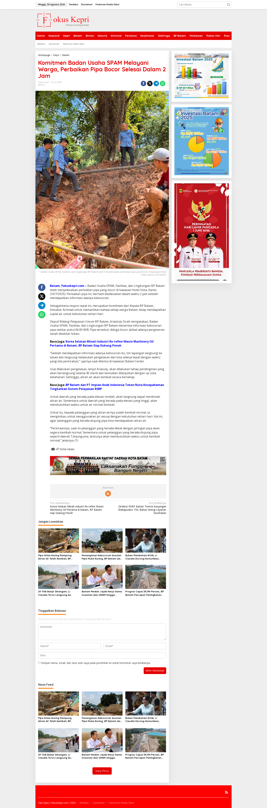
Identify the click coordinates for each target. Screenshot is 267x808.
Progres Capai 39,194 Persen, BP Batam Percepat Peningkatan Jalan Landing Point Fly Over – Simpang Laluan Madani (144, 593)
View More (102, 771)
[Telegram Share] (156, 83)
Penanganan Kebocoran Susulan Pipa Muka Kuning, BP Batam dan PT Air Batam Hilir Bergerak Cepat (102, 557)
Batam (41, 85)
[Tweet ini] (150, 83)
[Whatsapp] (162, 83)
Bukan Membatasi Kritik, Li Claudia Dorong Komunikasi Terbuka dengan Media (142, 557)
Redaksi (84, 802)
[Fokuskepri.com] (62, 20)
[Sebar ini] (143, 83)
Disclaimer (99, 802)
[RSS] (108, 493)
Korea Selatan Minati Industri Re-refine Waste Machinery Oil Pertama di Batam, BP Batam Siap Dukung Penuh (102, 343)
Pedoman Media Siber (121, 802)
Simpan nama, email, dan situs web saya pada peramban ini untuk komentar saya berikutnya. (96, 663)
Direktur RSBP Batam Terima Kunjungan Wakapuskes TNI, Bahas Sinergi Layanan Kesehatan (142, 508)
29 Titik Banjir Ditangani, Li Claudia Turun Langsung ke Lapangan (54, 593)
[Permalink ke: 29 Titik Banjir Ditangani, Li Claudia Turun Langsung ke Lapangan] (58, 576)
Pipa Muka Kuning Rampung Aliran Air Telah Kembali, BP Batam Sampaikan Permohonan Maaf (57, 557)
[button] (228, 4)
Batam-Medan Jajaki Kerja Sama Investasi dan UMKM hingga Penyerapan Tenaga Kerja (102, 593)
